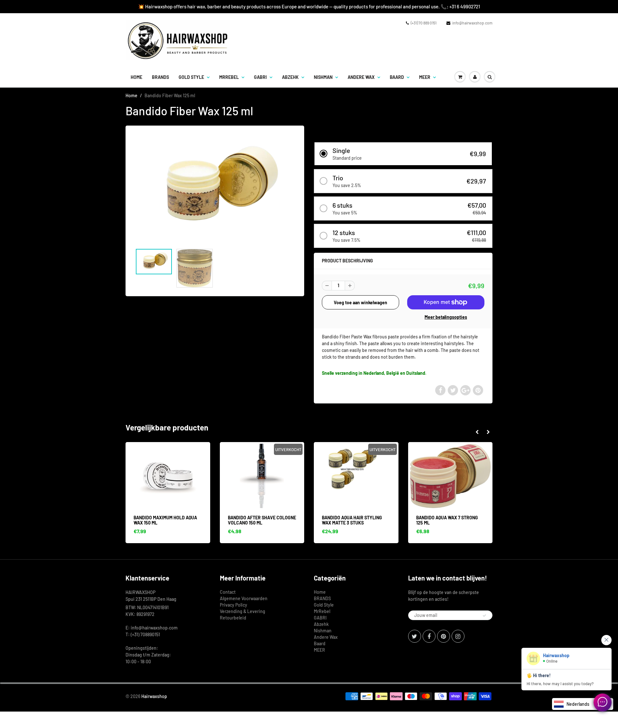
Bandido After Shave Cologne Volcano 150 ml (262, 520)
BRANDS (160, 77)
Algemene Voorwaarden (243, 598)
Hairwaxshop (154, 696)
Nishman (323, 77)
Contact (228, 592)
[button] (403, 154)
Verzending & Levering (242, 611)
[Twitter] (414, 636)
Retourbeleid (233, 617)
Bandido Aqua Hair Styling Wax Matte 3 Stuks (352, 520)
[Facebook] (429, 636)
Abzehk (290, 77)
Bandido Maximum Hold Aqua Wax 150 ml (165, 520)
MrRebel (229, 77)
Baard (397, 77)
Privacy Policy (233, 605)
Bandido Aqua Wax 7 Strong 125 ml (447, 520)
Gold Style (191, 77)
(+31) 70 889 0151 (423, 23)
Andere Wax (361, 77)
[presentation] (477, 432)
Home (136, 77)
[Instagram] (458, 636)
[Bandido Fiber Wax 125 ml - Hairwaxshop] (215, 188)
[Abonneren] (484, 615)
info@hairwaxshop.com (472, 23)
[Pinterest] (443, 636)
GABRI (260, 77)
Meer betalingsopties (446, 317)
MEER (424, 77)
